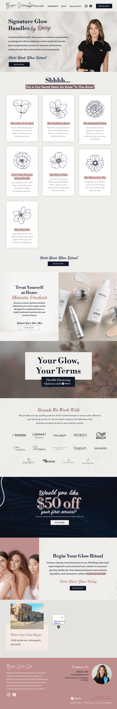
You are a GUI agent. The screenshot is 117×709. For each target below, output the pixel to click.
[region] (26, 629)
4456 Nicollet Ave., (20, 640)
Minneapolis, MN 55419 (83, 679)
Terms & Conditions (104, 702)
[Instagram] (86, 6)
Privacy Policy (88, 702)
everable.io (107, 699)
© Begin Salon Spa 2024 (103, 697)
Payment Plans (75, 702)
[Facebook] (90, 6)
